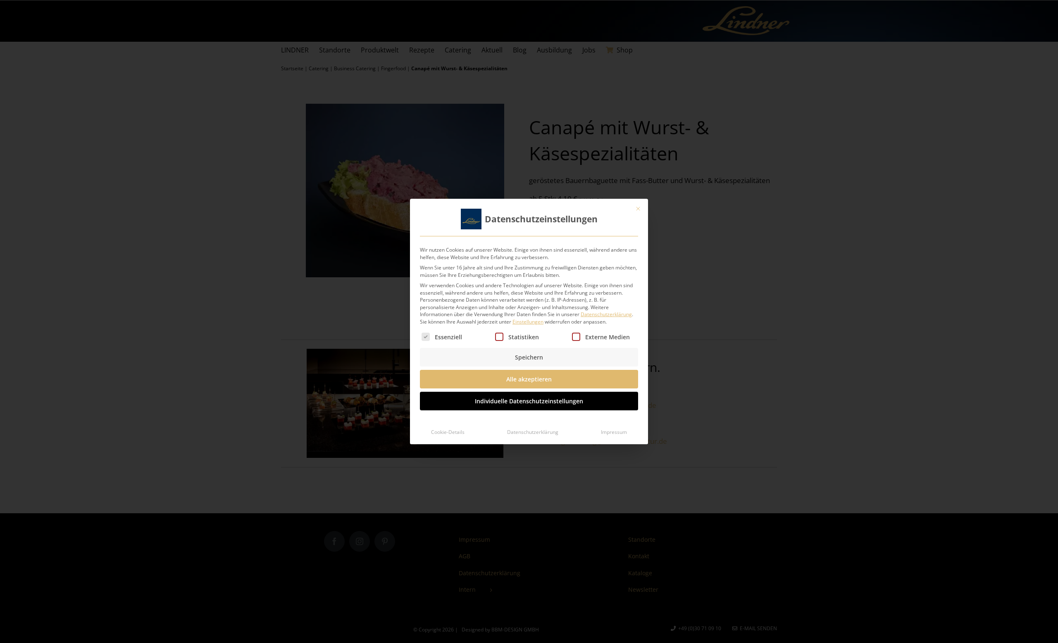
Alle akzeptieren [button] (529, 379)
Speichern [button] (529, 357)
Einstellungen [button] (527, 321)
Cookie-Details (448, 432)
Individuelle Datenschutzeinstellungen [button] (529, 401)
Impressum (614, 432)
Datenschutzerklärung (606, 314)
